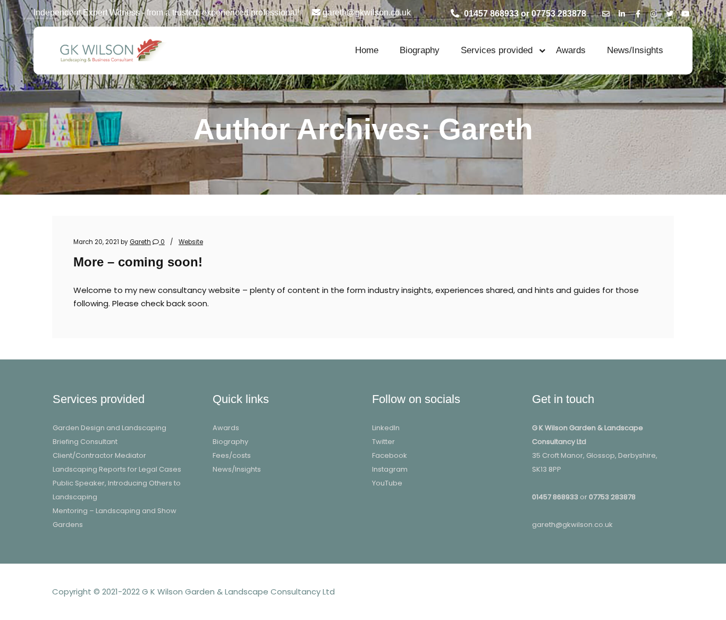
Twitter (383, 442)
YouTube (387, 483)
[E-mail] (606, 12)
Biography (420, 50)
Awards (571, 50)
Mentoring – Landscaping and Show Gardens (114, 518)
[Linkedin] (622, 12)
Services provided (497, 50)
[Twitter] (670, 12)
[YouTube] (686, 12)
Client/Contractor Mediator (99, 455)
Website (191, 242)
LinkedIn (386, 428)
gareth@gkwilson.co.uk (572, 525)
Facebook (389, 455)
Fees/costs (232, 455)
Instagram (390, 469)
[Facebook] (638, 12)
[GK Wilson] (110, 50)
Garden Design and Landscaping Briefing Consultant (109, 435)
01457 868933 (555, 497)
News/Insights (635, 50)
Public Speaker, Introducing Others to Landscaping (117, 490)
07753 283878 (612, 497)
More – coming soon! (137, 262)
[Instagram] (654, 12)
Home (366, 50)
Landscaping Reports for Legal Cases (117, 469)
